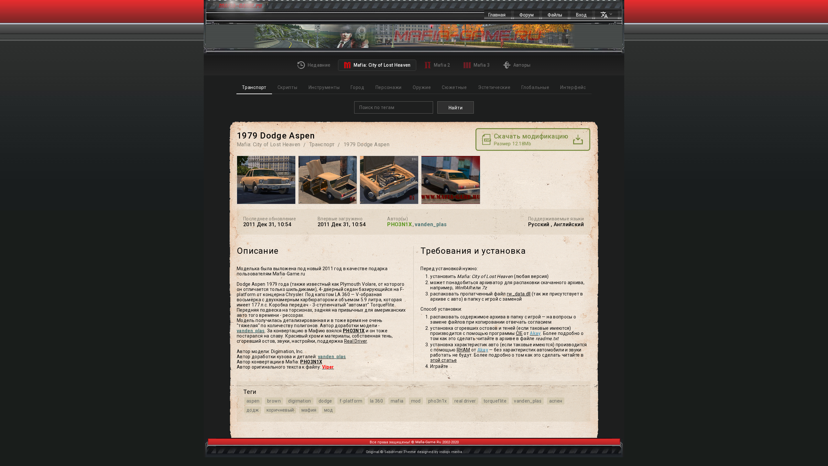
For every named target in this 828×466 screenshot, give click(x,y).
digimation (299, 401)
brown (274, 401)
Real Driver (355, 341)
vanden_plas (527, 401)
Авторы (521, 65)
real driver (465, 401)
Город (357, 87)
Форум (526, 14)
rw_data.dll (519, 293)
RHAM (463, 349)
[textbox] (395, 107)
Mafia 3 (481, 65)
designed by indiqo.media (439, 452)
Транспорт (254, 87)
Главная (497, 14)
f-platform (351, 401)
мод (328, 410)
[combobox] (393, 107)
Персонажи (389, 87)
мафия (309, 410)
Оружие (422, 87)
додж (252, 410)
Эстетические (494, 87)
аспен (555, 401)
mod (416, 401)
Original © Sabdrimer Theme (391, 452)
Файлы (555, 14)
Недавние (318, 65)
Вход (581, 14)
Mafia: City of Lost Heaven (381, 65)
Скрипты (287, 87)
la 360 (376, 401)
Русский (539, 224)
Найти (456, 107)
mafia (397, 401)
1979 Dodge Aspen (366, 144)
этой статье (443, 360)
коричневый (280, 410)
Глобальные (535, 87)
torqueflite (495, 401)
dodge (325, 401)
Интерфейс (573, 87)
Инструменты (324, 87)
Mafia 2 (441, 65)
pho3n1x (437, 401)
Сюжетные (454, 87)
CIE (519, 333)
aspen (253, 401)
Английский (569, 224)
